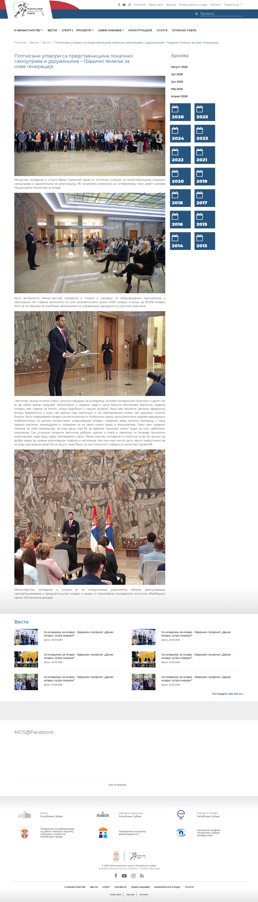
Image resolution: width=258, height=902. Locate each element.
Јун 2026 (177, 81)
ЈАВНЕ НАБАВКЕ (140, 887)
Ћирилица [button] (232, 4)
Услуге (162, 30)
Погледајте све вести (227, 693)
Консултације (140, 30)
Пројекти (84, 30)
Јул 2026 (177, 74)
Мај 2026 (177, 89)
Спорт (66, 30)
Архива (171, 4)
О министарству (28, 30)
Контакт (215, 4)
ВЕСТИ (94, 887)
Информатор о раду (193, 4)
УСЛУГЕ (189, 887)
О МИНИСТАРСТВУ (75, 887)
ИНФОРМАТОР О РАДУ (167, 887)
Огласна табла (184, 30)
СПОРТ (106, 887)
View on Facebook (117, 785)
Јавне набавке (110, 30)
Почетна (139, 4)
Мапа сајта (155, 4)
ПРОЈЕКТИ (120, 887)
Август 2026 (179, 67)
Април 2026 (179, 96)
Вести (52, 30)
